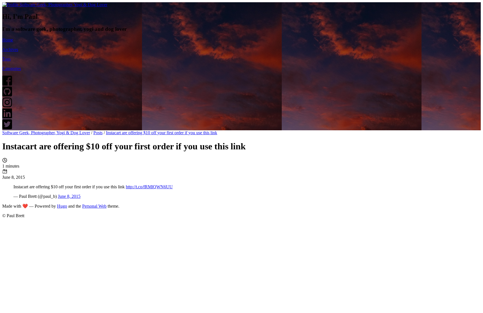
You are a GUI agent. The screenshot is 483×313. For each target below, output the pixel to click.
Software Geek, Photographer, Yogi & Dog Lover (46, 132)
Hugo (62, 206)
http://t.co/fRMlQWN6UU (149, 186)
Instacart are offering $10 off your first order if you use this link (161, 132)
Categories (11, 68)
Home (7, 40)
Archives (10, 49)
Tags (6, 59)
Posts (98, 132)
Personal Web (94, 206)
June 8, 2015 (69, 196)
